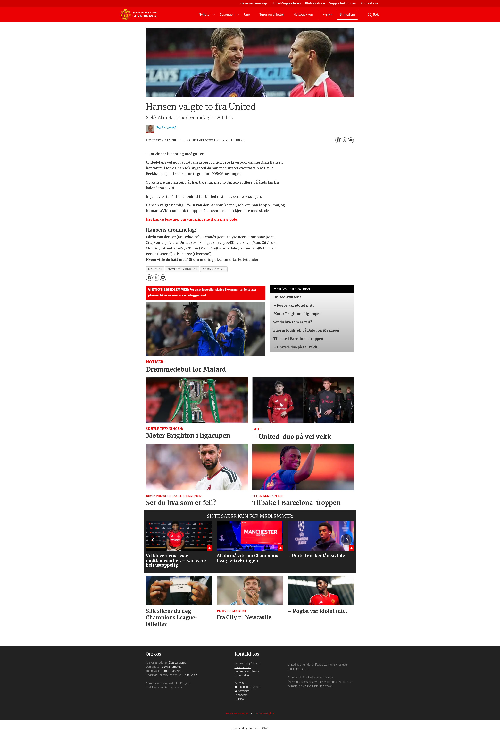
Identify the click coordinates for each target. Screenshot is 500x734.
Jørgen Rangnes (171, 670)
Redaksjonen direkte (247, 671)
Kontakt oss (369, 3)
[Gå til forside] (138, 14)
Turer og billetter (271, 14)
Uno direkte (242, 675)
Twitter (241, 682)
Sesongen (227, 14)
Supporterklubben (342, 3)
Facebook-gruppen (249, 686)
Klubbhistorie (315, 3)
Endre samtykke (264, 713)
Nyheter (205, 14)
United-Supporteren (286, 3)
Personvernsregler (237, 713)
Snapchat (241, 695)
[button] (153, 539)
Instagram (243, 691)
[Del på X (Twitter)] (344, 140)
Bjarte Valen (190, 675)
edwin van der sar (182, 269)
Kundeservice (243, 667)
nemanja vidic (214, 269)
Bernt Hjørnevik (171, 666)
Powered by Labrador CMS (250, 728)
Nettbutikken (303, 14)
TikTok (240, 699)
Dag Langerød (177, 662)
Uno (247, 14)
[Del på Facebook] (338, 140)
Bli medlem (347, 14)
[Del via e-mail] (351, 140)
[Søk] (370, 14)
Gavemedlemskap (253, 3)
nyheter (155, 269)
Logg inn (327, 14)
